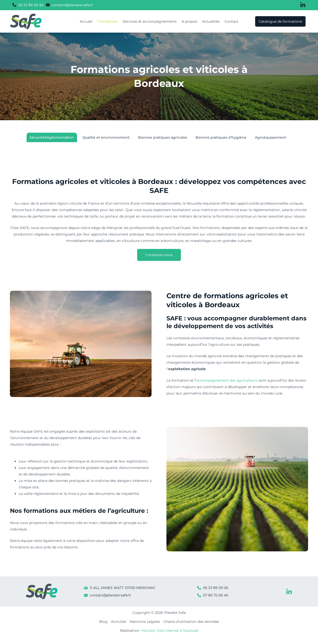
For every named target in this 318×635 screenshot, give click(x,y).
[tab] (52, 137)
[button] (27, 5)
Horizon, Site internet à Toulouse (170, 630)
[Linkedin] (289, 592)
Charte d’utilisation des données (191, 621)
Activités (118, 621)
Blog (103, 621)
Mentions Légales (145, 621)
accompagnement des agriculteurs (227, 380)
